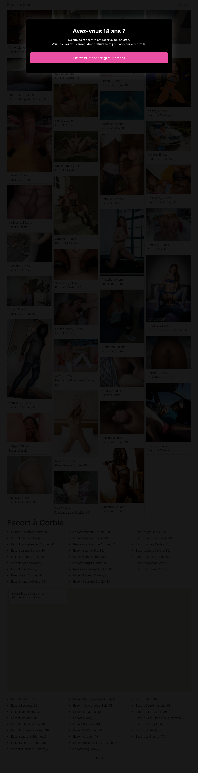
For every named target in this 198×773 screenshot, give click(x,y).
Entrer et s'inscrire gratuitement (99, 58)
